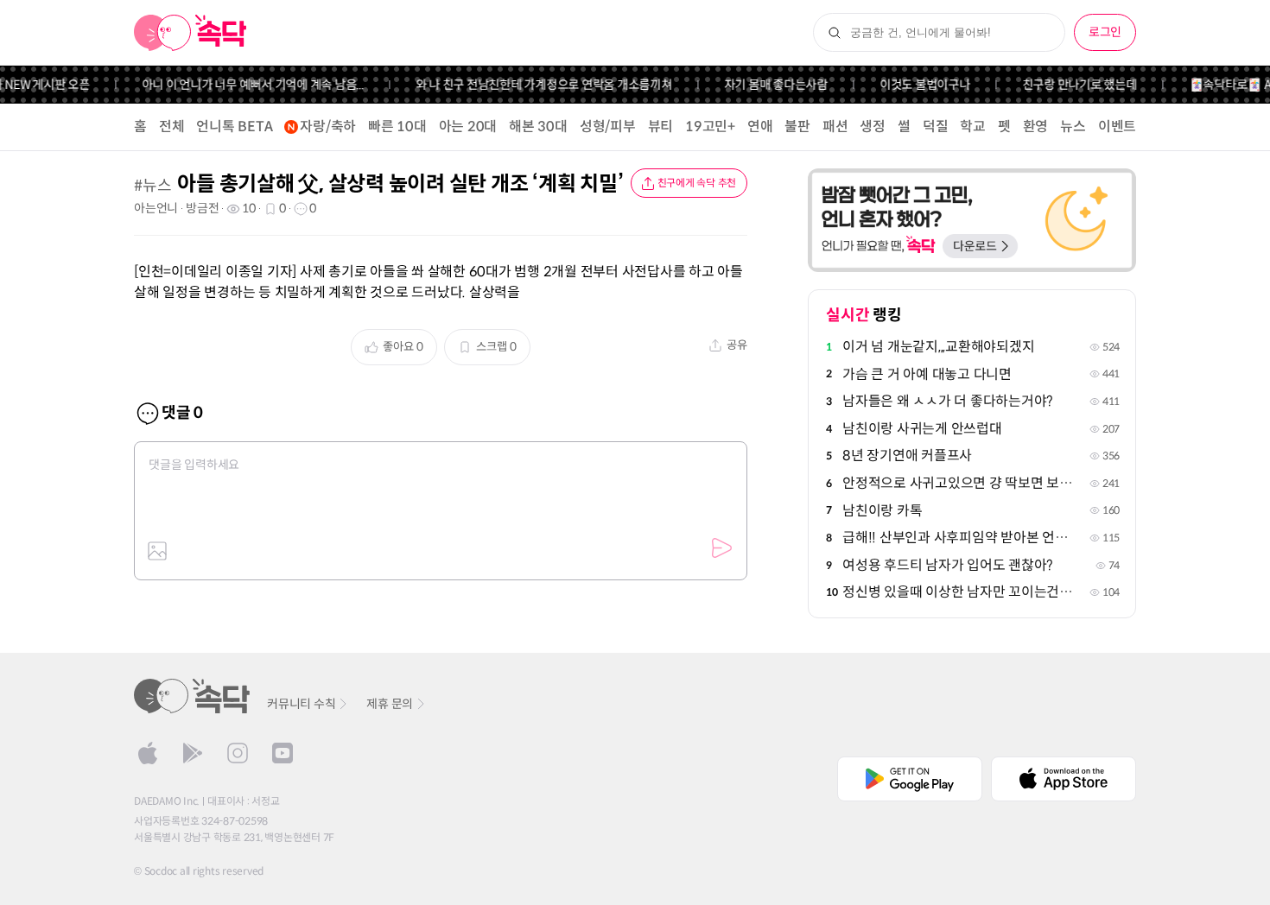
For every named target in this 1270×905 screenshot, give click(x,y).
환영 (1036, 126)
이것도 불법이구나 (916, 84)
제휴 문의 (389, 704)
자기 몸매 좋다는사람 (766, 84)
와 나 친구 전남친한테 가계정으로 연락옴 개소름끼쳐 (534, 84)
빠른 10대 (397, 126)
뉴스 (1073, 126)
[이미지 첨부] (157, 551)
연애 (760, 126)
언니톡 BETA (234, 126)
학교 (973, 126)
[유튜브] (282, 753)
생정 (873, 126)
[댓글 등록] (721, 548)
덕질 (936, 126)
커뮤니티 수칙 (301, 704)
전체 (172, 126)
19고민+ (710, 126)
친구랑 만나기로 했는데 (1070, 84)
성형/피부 (608, 126)
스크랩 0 (496, 346)
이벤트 (1117, 126)
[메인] (190, 33)
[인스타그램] (237, 753)
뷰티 (661, 126)
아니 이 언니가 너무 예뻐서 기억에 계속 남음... (243, 84)
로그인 (1105, 32)
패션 (835, 126)
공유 (737, 345)
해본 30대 (538, 126)
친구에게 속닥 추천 (697, 182)
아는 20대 (468, 126)
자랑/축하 (328, 126)
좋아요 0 (403, 346)
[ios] (148, 753)
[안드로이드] (192, 753)
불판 (797, 126)
